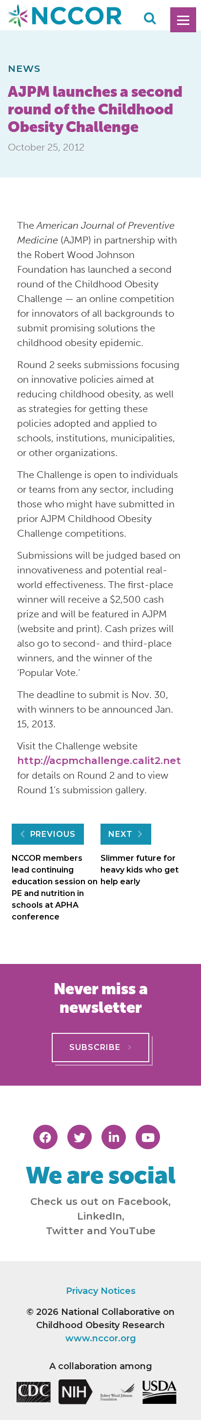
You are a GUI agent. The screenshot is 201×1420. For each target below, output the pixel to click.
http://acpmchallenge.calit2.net (99, 760)
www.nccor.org (100, 1338)
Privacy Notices (101, 1291)
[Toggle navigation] (183, 19)
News (24, 68)
